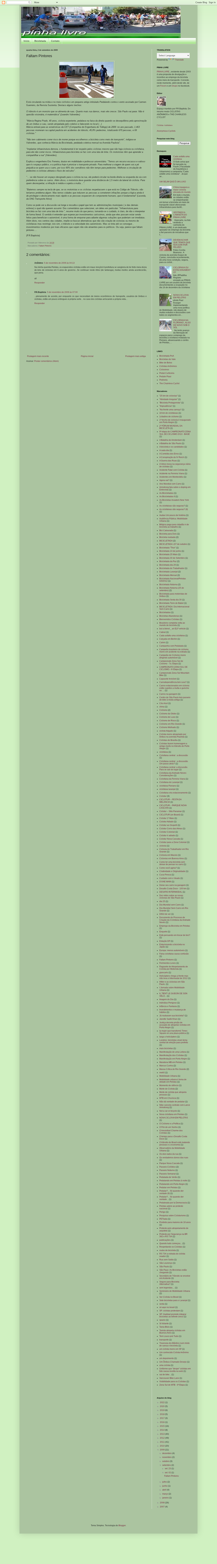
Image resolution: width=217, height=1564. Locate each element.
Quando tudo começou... (170, 1243)
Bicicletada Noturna (168, 584)
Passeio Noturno (167, 1170)
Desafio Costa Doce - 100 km (172, 888)
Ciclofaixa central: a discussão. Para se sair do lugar (173, 768)
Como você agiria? (168, 868)
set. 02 (168, 1472)
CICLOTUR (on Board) (169, 815)
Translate (179, 60)
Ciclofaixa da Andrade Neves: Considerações (173, 774)
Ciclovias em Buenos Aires (171, 858)
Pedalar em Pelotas (168, 1187)
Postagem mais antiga (135, 356)
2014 (162, 1430)
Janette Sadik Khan (168, 1019)
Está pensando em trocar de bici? (174, 935)
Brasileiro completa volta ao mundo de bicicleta (172, 624)
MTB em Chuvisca (167, 1098)
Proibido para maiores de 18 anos (175, 1222)
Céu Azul (163, 703)
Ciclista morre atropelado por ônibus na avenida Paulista (172, 735)
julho (164, 1482)
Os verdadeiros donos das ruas (173, 1157)
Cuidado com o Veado (169, 878)
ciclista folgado (166, 731)
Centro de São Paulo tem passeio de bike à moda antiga (174, 698)
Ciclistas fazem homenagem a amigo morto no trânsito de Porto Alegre (174, 746)
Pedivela (163, 380)
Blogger (122, 1525)
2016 (162, 1422)
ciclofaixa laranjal (167, 789)
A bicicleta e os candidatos (171, 447)
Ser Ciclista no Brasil (169, 1297)
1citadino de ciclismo (169, 416)
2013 (162, 1434)
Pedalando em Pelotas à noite (173, 1180)
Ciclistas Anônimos (165, 125)
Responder (39, 283)
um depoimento (166, 1358)
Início (26, 41)
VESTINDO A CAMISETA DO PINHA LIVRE (180, 215)
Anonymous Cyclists (166, 131)
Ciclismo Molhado (167, 727)
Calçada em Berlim (168, 639)
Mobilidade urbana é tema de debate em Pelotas (172, 1080)
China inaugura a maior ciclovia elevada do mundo (182, 189)
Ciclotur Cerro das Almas (170, 828)
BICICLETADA (166, 541)
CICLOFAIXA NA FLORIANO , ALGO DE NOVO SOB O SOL (182, 324)
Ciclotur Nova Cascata (169, 839)
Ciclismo (163, 710)
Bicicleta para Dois (168, 534)
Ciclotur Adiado (166, 821)
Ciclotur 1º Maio (166, 818)
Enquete (163, 931)
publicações (165, 1240)
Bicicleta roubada (167, 537)
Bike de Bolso (165, 362)
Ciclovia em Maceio (168, 855)
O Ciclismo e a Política (169, 1123)
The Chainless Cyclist (169, 383)
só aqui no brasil (167, 1307)
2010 (162, 1446)
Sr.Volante (164, 1323)
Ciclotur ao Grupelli (168, 825)
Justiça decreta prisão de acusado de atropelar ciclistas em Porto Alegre (174, 1025)
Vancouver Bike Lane (169, 1378)
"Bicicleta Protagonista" (170, 403)
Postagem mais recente (38, 356)
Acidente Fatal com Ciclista (171, 470)
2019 (162, 1410)
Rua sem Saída (166, 1259)
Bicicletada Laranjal (168, 572)
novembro (167, 1457)
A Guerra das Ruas (168, 460)
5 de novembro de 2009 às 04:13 (59, 263)
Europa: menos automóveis (172, 950)
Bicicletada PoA (166, 356)
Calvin (162, 642)
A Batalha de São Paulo (170, 443)
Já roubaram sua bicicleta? (171, 1015)
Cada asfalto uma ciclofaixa (181, 157)
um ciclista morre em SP (170, 1349)
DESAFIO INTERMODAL (170, 892)
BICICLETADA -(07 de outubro (173, 544)
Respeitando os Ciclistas (170, 1247)
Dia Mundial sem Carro (170, 905)
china (161, 707)
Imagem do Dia (166, 999)
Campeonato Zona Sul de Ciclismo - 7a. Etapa (171, 662)
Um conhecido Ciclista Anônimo (174, 1352)
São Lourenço (165, 1263)
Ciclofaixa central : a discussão (173, 755)
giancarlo (163, 972)
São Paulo (164, 1266)
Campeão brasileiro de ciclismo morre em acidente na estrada (174, 650)
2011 (162, 1442)
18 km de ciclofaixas (168, 413)
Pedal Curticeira (166, 373)
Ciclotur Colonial (167, 832)
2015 (162, 1426)
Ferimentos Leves (167, 963)
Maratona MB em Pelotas (171, 1062)
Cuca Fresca (165, 875)
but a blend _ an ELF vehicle (172, 628)
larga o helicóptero (168, 1037)
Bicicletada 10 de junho (170, 551)
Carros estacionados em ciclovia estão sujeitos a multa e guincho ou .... (174, 688)
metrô (162, 1072)
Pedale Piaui (165, 376)
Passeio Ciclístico (167, 1167)
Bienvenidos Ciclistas (169, 619)
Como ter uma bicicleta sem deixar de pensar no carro (172, 863)
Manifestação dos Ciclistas (171, 1055)
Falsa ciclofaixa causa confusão (174, 954)
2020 (162, 1406)
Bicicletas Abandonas (169, 616)
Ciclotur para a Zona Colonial (172, 842)
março (165, 1494)
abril (164, 1490)
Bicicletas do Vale (167, 359)
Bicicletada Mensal (168, 575)
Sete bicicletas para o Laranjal (173, 1300)
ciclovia (162, 846)
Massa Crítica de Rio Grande (172, 1069)
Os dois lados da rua (168, 1154)
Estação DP (164, 941)
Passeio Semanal (167, 1174)
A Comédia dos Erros (169, 454)
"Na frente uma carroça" (170, 409)
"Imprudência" (165, 406)
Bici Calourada (166, 530)
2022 (162, 1402)
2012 (162, 1438)
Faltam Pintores (45, 246)
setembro (166, 1465)
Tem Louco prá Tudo (168, 1336)
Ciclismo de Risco (167, 720)
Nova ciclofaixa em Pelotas (171, 1114)
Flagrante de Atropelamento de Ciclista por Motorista (173, 967)
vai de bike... (165, 1374)
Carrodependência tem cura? (172, 682)
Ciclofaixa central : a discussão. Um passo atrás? (173, 762)
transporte (164, 1340)
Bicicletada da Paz (167, 561)
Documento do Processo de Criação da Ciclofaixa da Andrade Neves (174, 920)
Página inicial (87, 356)
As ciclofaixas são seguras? (172, 506)
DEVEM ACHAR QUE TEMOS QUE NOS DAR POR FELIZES (181, 243)
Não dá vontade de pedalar (172, 1101)
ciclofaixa (163, 752)
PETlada (163, 1219)
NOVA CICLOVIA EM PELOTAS (181, 296)
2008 (162, 1502)
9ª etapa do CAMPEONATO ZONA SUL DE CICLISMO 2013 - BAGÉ (175, 432)
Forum (163, 86)
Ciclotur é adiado (167, 835)
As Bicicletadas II (167, 496)
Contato (55, 41)
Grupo (174, 86)
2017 (162, 1418)
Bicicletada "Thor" (167, 548)
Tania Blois (164, 1327)
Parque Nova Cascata (169, 1163)
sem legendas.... (166, 1288)
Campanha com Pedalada (171, 646)
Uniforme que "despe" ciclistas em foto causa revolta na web (175, 1369)
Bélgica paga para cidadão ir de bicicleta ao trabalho (174, 525)
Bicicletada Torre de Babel (171, 603)
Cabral (162, 632)
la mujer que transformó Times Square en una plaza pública (173, 1032)
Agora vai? (164, 480)
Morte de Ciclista (167, 1089)
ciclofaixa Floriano (167, 786)
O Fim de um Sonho (168, 1127)
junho (165, 1486)
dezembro (167, 1453)
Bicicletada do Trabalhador (171, 568)
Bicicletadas (165, 612)
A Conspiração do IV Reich (171, 457)
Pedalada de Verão (168, 1177)
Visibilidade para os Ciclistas (172, 1381)
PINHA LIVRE (163, 71)
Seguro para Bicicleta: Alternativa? (169, 1283)
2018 (162, 1414)
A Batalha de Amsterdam (170, 440)
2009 (162, 1450)
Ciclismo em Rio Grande (170, 724)
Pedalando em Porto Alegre (172, 1184)
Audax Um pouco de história (172, 515)
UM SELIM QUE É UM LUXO (172, 181)
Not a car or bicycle (168, 1111)
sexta (161, 1304)
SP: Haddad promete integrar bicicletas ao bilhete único (172, 1315)
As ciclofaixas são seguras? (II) (173, 509)
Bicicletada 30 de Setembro (172, 558)
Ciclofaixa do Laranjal (169, 782)
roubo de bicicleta (167, 1250)
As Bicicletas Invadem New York (174, 500)
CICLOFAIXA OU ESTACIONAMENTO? (182, 270)
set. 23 (168, 1468)
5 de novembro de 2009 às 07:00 (62, 292)
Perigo (162, 1212)
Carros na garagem (168, 694)
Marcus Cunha (166, 1065)
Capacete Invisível (167, 679)
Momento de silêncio (169, 1085)
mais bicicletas (166, 1048)
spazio (162, 1320)
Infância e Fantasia (168, 1006)
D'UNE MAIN (165, 881)
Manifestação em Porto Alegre (173, 1059)
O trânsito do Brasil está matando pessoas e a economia (174, 1143)
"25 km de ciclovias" (168, 396)
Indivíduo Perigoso (168, 1003)
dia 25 (162, 901)
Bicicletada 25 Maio (168, 554)
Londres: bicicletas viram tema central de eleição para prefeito (173, 1041)
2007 (162, 1507)
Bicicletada (40, 41)
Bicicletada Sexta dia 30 (170, 600)
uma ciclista (164, 1365)
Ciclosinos (164, 369)
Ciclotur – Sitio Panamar (170, 811)
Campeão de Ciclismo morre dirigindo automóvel (172, 656)
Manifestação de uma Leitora (172, 1052)
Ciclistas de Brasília (168, 740)
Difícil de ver (165, 914)
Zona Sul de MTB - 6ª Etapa (172, 1385)
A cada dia (164, 450)
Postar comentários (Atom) (46, 361)
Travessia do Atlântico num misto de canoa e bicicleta (174, 1344)
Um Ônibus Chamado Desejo (172, 1362)
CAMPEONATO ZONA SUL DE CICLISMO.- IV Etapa (173, 668)
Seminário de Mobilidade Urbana (174, 1291)
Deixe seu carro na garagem (172, 885)
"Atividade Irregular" (168, 399)
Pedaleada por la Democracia (173, 1203)
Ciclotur (162, 796)
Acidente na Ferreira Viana (171, 473)
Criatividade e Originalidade (172, 871)
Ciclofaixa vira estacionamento (173, 793)
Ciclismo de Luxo (167, 717)
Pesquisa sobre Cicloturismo (172, 1215)
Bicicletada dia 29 (167, 565)
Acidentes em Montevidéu (171, 477)
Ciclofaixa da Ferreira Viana (172, 779)
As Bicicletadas (166, 493)
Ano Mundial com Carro (170, 484)
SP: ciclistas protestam (169, 1311)
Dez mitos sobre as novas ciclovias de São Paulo (171, 896)
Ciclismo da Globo (167, 713)
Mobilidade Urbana (168, 1076)
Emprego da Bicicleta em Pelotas (174, 926)
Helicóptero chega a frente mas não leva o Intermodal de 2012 (173, 977)
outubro (166, 1461)
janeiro (165, 1498)
